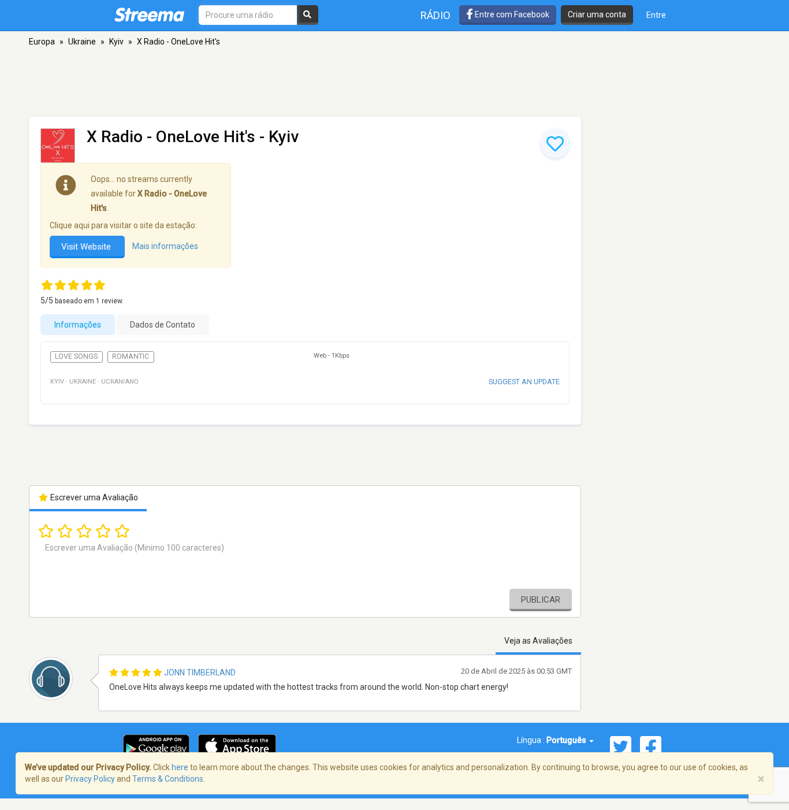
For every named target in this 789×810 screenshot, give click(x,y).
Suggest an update (524, 381)
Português (567, 740)
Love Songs (76, 356)
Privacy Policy (90, 778)
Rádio (435, 15)
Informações (77, 324)
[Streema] (149, 14)
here (180, 767)
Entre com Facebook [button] (511, 14)
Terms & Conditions (167, 778)
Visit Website (87, 246)
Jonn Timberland (200, 672)
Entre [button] (656, 15)
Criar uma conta (597, 14)
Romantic (130, 356)
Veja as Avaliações (538, 640)
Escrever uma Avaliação (93, 497)
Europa (42, 41)
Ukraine (82, 41)
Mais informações (165, 246)
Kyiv (116, 41)
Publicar (540, 600)
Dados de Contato (162, 324)
